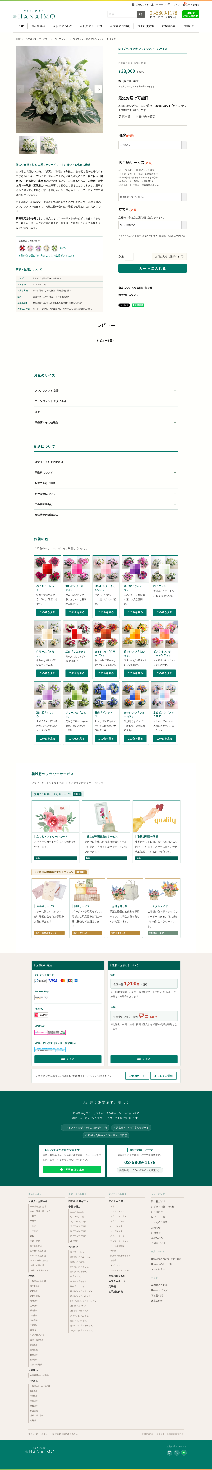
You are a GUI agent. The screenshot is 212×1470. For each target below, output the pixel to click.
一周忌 (33, 1216)
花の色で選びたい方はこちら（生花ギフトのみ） (47, 256)
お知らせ (188, 26)
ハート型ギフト (117, 1226)
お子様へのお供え (38, 1250)
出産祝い (34, 1325)
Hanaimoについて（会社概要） (167, 1259)
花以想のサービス (91, 26)
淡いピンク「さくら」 (80, 1266)
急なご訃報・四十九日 (40, 1211)
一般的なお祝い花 (38, 1281)
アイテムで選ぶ (117, 1201)
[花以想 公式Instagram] (169, 1453)
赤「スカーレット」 (79, 1252)
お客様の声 (169, 26)
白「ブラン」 (61, 39)
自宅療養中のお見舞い (40, 1375)
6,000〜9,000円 (77, 1216)
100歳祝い (34, 1320)
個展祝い (34, 1355)
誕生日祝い (35, 1286)
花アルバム (157, 1238)
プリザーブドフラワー (120, 1241)
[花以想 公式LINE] (184, 1453)
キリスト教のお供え (39, 1260)
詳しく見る (68, 1059)
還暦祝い (34, 1301)
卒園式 (33, 1330)
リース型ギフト (117, 1231)
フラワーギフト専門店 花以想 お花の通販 (34, 14)
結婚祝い (34, 1291)
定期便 (112, 1286)
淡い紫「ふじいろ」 (79, 1306)
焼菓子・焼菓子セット (120, 1255)
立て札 (128, 209)
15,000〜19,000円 (78, 1226)
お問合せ (155, 1232)
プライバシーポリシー (38, 1434)
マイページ (160, 4)
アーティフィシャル (119, 1270)
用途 (126, 135)
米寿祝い (34, 1315)
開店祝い (34, 1401)
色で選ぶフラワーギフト (38, 39)
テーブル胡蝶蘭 (117, 1246)
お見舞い (33, 1370)
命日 (32, 1236)
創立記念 (34, 1411)
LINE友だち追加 (74, 1169)
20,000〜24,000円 (78, 1231)
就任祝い (34, 1406)
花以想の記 (157, 1295)
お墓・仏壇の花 (37, 1265)
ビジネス (33, 1381)
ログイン (175, 4)
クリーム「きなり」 (79, 1281)
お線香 (113, 1260)
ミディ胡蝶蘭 (36, 1364)
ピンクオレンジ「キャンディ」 (84, 1301)
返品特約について (128, 295)
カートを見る (192, 4)
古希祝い (34, 1305)
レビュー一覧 (158, 1217)
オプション (115, 1265)
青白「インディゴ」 (79, 1321)
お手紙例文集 (145, 26)
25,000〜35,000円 (78, 1236)
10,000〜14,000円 (78, 1221)
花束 (112, 1206)
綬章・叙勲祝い (37, 1340)
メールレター (158, 1269)
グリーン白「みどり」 (80, 1316)
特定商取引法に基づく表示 (65, 1434)
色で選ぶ (73, 1246)
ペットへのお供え (38, 1255)
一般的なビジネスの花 (40, 1386)
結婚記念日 (35, 1296)
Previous (20, 89)
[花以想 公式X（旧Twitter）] (177, 1453)
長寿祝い (34, 1310)
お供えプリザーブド (39, 1270)
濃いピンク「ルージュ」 (81, 1257)
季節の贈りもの (117, 1275)
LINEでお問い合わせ (190, 14)
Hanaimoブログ (159, 1290)
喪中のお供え (36, 1246)
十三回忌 (34, 1231)
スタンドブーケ (117, 1236)
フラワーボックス (118, 1216)
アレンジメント (117, 1211)
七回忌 (33, 1226)
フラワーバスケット (119, 1221)
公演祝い (34, 1359)
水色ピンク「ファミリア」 (82, 1330)
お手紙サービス (135, 162)
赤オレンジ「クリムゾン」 (82, 1291)
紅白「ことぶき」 (78, 1286)
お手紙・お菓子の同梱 (162, 1206)
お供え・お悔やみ (38, 1201)
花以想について (62, 26)
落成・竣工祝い (37, 1415)
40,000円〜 (75, 1241)
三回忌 (33, 1221)
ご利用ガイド (142, 4)
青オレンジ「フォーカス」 (82, 1325)
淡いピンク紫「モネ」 (80, 1311)
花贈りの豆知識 (120, 26)
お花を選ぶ (38, 26)
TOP (21, 26)
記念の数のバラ (37, 1335)
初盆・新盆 (35, 1241)
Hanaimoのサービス (161, 1264)
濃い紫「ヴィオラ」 (79, 1271)
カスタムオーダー (118, 1281)
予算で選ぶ (74, 1206)
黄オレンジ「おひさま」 (81, 1296)
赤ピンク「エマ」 (78, 1262)
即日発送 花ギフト (78, 1201)
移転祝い (34, 1391)
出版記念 (34, 1350)
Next (98, 89)
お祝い (32, 1275)
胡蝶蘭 (33, 1420)
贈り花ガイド (158, 1201)
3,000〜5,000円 (77, 1212)
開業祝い (34, 1396)
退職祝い (34, 1345)
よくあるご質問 (163, 1075)
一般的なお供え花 (38, 1206)
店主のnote (156, 1300)
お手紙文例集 (116, 1291)
